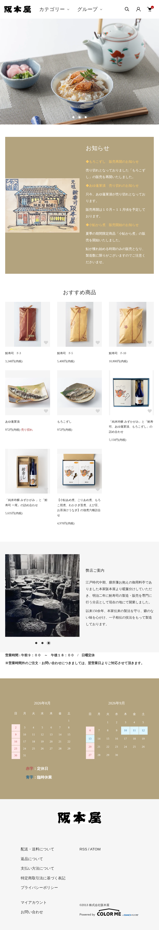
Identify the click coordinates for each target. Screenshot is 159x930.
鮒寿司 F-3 (13, 353)
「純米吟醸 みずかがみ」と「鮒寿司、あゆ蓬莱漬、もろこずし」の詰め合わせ (131, 426)
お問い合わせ (32, 912)
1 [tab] (36, 643)
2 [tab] (42, 643)
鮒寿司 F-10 (117, 353)
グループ (87, 9)
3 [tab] (49, 643)
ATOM (95, 849)
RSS (83, 849)
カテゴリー (52, 9)
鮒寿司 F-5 (65, 353)
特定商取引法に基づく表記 (43, 878)
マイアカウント (34, 902)
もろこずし (64, 421)
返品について (32, 859)
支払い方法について (37, 868)
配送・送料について (37, 849)
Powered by (87, 914)
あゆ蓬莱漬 (12, 421)
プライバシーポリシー (39, 888)
